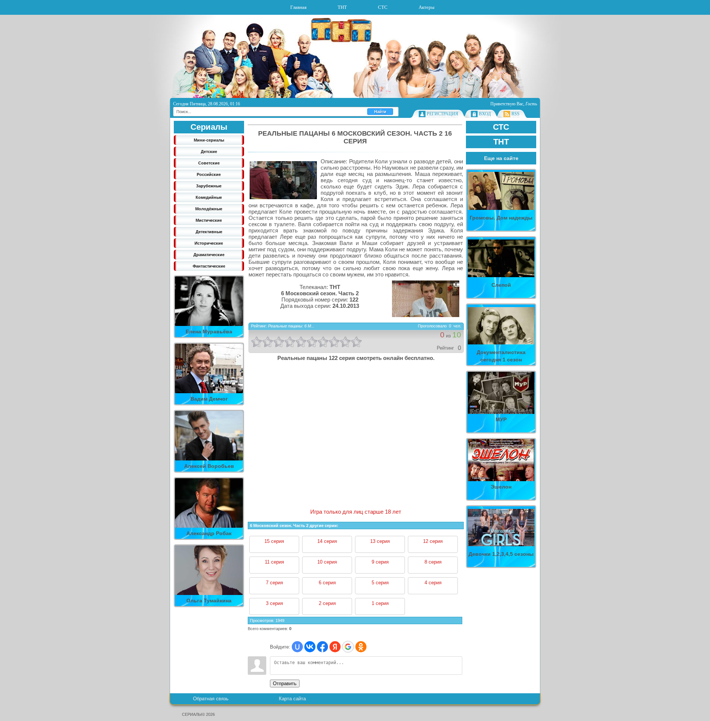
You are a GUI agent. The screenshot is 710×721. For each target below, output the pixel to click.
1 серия (380, 603)
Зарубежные (209, 186)
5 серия (380, 582)
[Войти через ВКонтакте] (309, 646)
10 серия (327, 562)
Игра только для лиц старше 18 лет (355, 512)
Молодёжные (208, 209)
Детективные (209, 231)
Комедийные (209, 197)
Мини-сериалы (209, 140)
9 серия (380, 562)
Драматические (208, 254)
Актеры (427, 7)
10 (356, 341)
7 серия (274, 582)
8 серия (433, 562)
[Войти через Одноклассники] (360, 646)
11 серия (274, 562)
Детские (209, 151)
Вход (485, 113)
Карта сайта (292, 698)
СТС (383, 7)
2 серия (327, 603)
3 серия (274, 603)
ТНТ (342, 7)
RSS (515, 113)
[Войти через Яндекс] (335, 646)
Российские (209, 174)
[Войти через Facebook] (322, 646)
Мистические (209, 220)
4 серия (433, 582)
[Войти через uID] (297, 646)
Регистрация (442, 113)
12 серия (433, 541)
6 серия (327, 582)
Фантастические (209, 266)
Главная (298, 7)
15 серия (274, 541)
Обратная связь (211, 698)
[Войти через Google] (348, 647)
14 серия (327, 541)
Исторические (209, 243)
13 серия (380, 541)
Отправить (285, 683)
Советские (209, 163)
